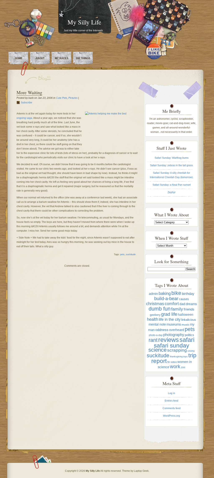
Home (18, 58)
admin (153, 293)
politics (189, 335)
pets (122, 254)
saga (29, 118)
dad (182, 304)
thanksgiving (176, 356)
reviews (168, 339)
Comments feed (172, 408)
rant (153, 340)
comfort (172, 303)
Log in (171, 393)
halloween (185, 314)
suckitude (131, 254)
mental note (157, 324)
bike (176, 293)
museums (174, 324)
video (174, 362)
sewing (191, 351)
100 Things (83, 58)
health (152, 319)
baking (165, 293)
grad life (169, 314)
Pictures (73, 97)
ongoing (21, 118)
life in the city (170, 319)
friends (189, 309)
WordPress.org (171, 415)
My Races (61, 58)
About (40, 58)
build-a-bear (166, 298)
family (177, 309)
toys (185, 356)
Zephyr (172, 192)
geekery (155, 314)
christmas (155, 303)
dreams (191, 304)
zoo (183, 367)
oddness (161, 330)
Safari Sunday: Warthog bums (172, 157)
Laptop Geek (141, 470)
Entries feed (171, 400)
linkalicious (188, 319)
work (175, 366)
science (157, 350)
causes (184, 299)
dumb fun (160, 309)
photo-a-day (156, 335)
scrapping (177, 350)
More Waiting (29, 92)
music (185, 324)
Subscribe (26, 102)
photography (173, 334)
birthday (188, 294)
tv (168, 362)
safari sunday (171, 345)
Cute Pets (61, 97)
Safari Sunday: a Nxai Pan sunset (172, 184)
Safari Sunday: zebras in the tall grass (171, 165)
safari (187, 339)
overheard (176, 330)
